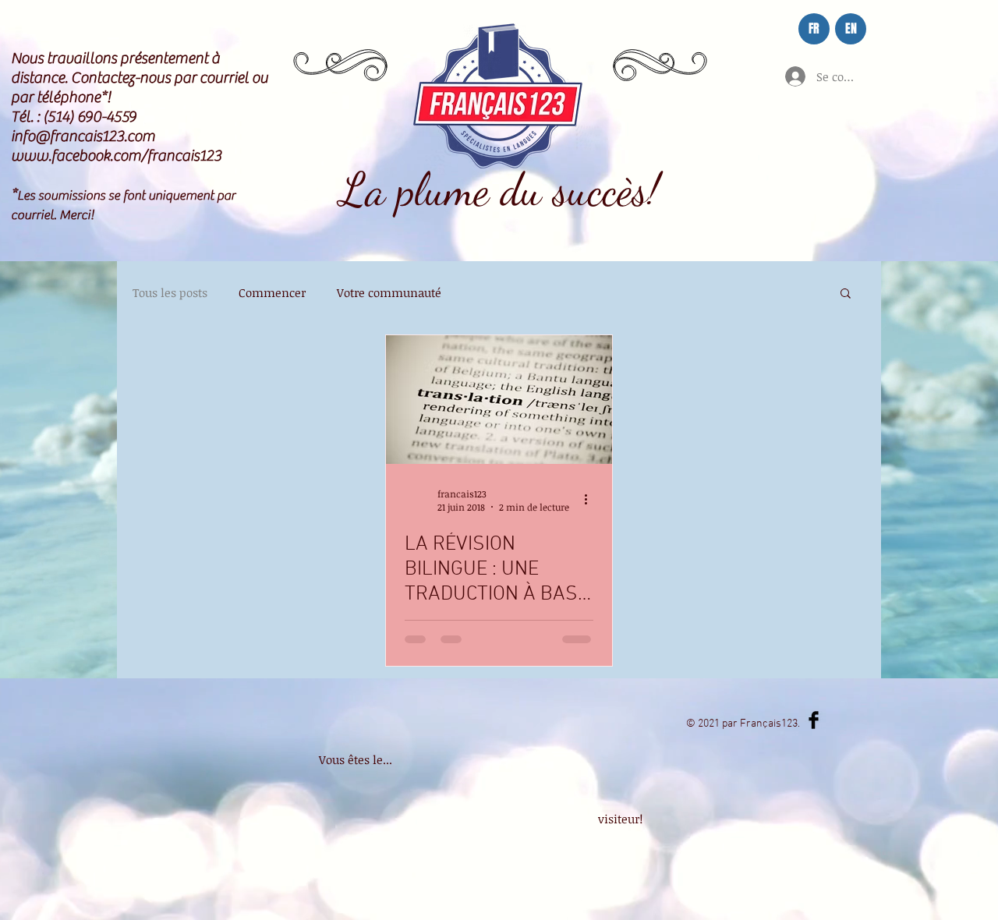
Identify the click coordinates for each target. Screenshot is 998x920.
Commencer (272, 292)
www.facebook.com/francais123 (116, 156)
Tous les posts (170, 292)
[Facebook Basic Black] (814, 720)
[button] (845, 294)
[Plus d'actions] (591, 499)
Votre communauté (389, 292)
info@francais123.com (83, 136)
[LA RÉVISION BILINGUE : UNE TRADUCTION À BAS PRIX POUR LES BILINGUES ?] (499, 399)
